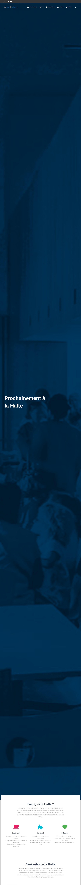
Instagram (4, 2)
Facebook (6, 2)
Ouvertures (51, 7)
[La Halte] (11, 7)
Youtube (11, 2)
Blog (42, 7)
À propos (61, 7)
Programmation (33, 7)
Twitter (8, 2)
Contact (70, 7)
